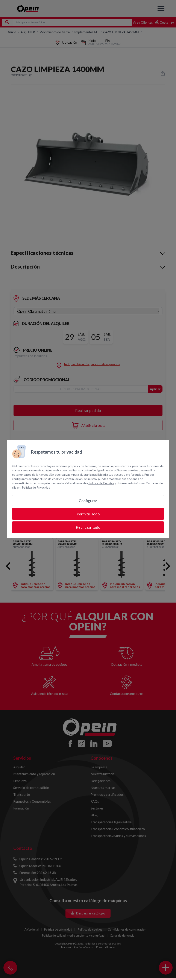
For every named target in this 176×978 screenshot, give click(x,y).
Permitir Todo (88, 514)
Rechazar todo (88, 527)
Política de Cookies (101, 483)
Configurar (88, 500)
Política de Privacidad (36, 487)
